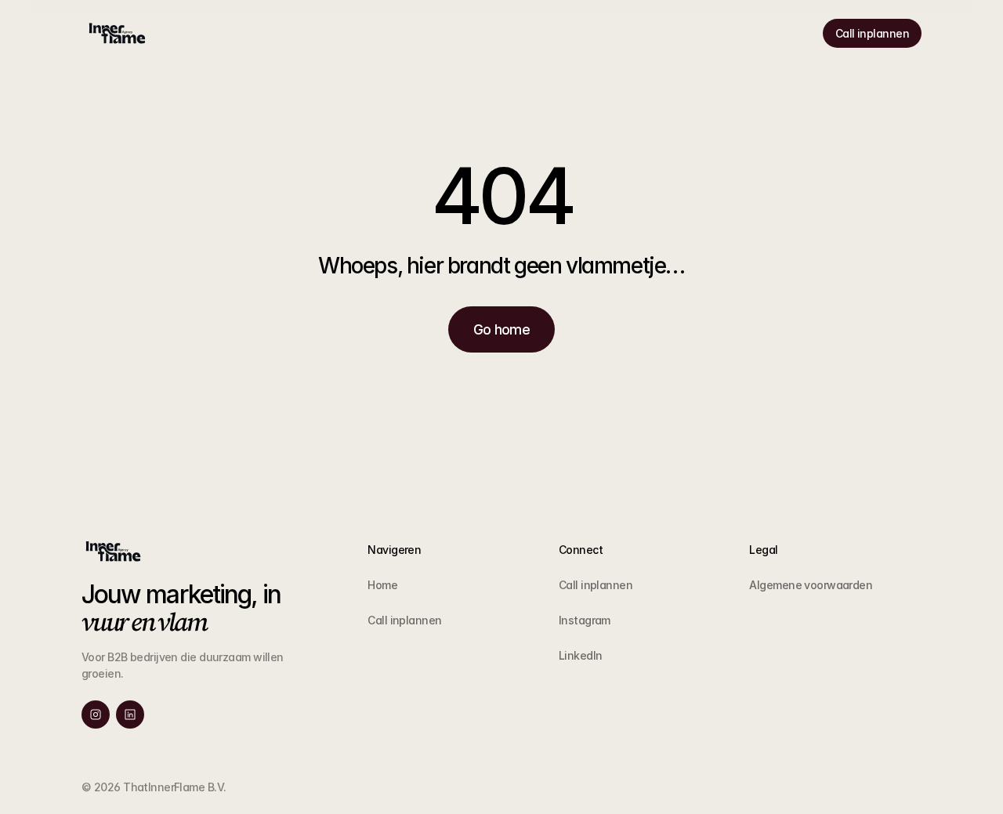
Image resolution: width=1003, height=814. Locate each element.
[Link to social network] (95, 714)
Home (382, 585)
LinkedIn (581, 655)
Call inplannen (404, 620)
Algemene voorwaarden (810, 585)
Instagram (584, 620)
